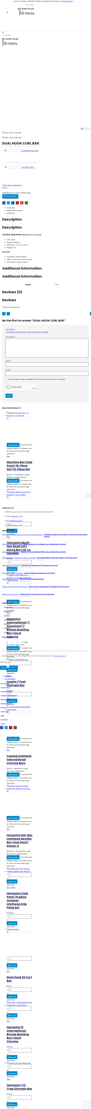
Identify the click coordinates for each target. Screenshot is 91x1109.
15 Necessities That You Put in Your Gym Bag (37, 594)
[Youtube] (84, 1)
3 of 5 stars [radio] (27, 332)
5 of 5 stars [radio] (44, 332)
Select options (13, 445)
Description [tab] (11, 208)
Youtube (15, 642)
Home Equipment (7, 692)
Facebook (3, 202)
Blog (2, 716)
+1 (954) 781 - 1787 (16, 516)
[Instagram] (87, 1)
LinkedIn (12, 202)
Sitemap (6, 632)
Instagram (20, 642)
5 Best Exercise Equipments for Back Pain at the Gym (48, 587)
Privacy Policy (8, 607)
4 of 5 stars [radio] (36, 332)
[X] (80, 1)
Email (21, 202)
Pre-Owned (5, 684)
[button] (5, 17)
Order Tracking (9, 620)
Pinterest (17, 202)
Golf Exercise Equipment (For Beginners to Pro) (39, 565)
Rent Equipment (6, 704)
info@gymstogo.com (16, 521)
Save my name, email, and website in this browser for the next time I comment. (37, 379)
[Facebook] (77, 1)
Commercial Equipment (9, 696)
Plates (13, 887)
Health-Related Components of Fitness (39, 573)
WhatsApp (26, 202)
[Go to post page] (22, 535)
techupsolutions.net (59, 656)
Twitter (8, 202)
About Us (7, 624)
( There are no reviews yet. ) (12, 185)
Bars (29, 193)
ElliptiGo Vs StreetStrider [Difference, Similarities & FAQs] (43, 552)
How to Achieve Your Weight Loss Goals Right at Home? (45, 544)
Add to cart (12, 670)
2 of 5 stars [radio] (18, 332)
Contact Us (7, 628)
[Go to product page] (20, 427)
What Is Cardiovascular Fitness (32, 579)
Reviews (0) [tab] (11, 213)
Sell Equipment (6, 700)
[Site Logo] (12, 17)
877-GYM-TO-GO (67, 1)
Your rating (10, 329)
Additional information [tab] (15, 210)
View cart (4, 668)
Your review (10, 337)
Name (8, 361)
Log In (3, 724)
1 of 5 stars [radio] (10, 332)
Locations (7, 615)
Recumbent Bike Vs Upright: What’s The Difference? (57, 558)
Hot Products (5, 688)
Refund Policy (8, 611)
